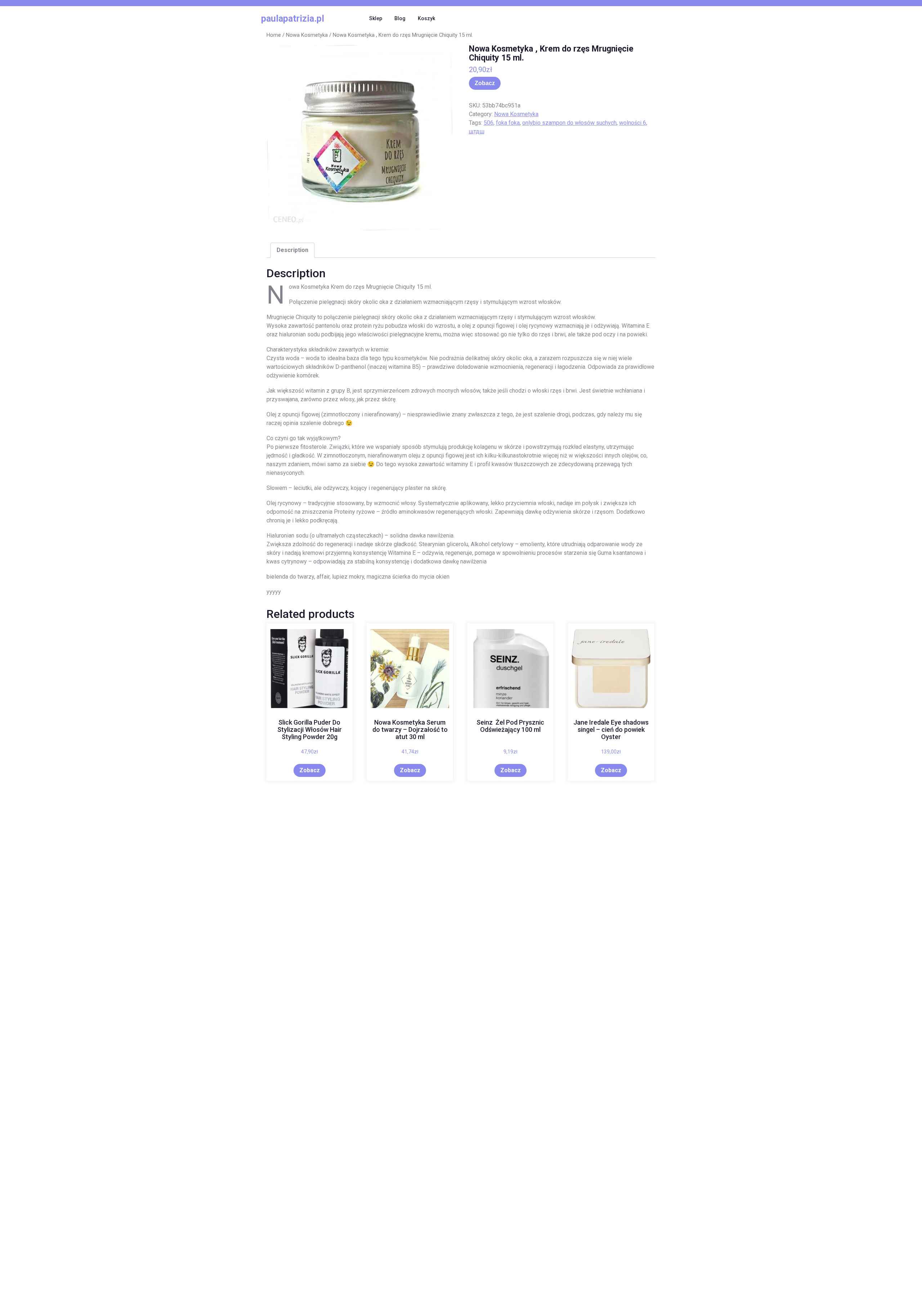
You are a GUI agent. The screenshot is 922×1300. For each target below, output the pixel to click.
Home (274, 35)
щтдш (476, 131)
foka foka (508, 122)
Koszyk (426, 18)
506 (488, 122)
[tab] (292, 250)
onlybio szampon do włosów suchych (569, 122)
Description (292, 250)
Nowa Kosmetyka (307, 35)
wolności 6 (632, 122)
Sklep (375, 18)
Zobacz (485, 83)
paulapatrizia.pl (292, 18)
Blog (400, 18)
